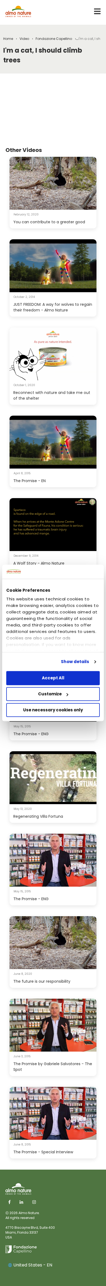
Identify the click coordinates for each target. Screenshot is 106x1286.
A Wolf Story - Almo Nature (38, 563)
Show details (75, 661)
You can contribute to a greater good (49, 222)
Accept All (53, 678)
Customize (50, 694)
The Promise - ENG (31, 734)
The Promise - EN (29, 480)
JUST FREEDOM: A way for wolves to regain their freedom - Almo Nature (52, 307)
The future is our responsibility (41, 981)
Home (8, 38)
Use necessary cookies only (53, 710)
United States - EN (32, 1265)
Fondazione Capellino (54, 38)
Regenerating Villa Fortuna (38, 816)
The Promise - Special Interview (43, 1152)
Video (24, 38)
